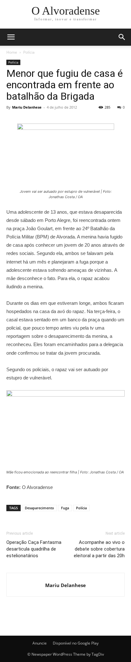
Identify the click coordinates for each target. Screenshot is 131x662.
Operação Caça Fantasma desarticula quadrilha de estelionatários (33, 548)
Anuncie (39, 643)
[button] (122, 37)
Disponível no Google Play (76, 643)
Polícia (29, 52)
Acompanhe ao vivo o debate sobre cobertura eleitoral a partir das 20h (99, 548)
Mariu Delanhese (27, 107)
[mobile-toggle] (11, 37)
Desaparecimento (39, 507)
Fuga (65, 507)
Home (11, 52)
